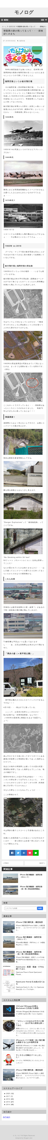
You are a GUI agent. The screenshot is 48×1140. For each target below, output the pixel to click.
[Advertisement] (13, 3)
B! (24, 853)
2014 (8, 1104)
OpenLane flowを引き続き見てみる (30, 983)
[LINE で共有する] (36, 853)
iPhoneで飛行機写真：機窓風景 (29, 922)
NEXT (41, 863)
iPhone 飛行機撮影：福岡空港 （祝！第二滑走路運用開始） (29, 953)
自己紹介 (6, 1117)
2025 (8, 1093)
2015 (8, 1102)
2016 (8, 1099)
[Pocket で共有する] (30, 853)
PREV (6, 863)
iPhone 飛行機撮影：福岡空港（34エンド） (29, 938)
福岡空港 (22, 41)
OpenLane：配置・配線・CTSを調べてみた (30, 968)
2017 (8, 1096)
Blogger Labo (28, 1138)
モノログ (24, 12)
